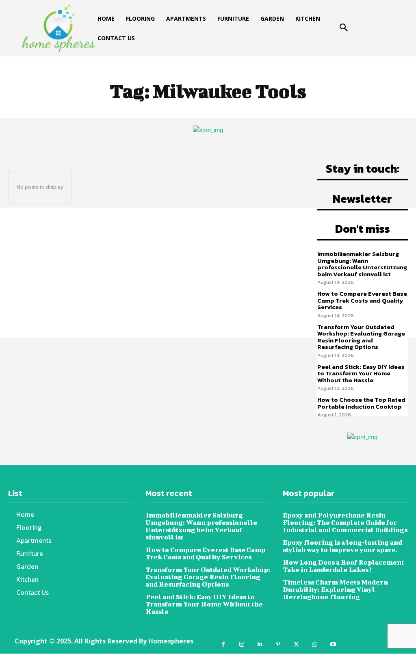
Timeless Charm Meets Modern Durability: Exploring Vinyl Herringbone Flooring (335, 589)
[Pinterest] (278, 644)
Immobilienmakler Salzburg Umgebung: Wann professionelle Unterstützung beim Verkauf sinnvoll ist (362, 264)
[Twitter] (296, 644)
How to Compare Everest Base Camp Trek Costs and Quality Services (362, 300)
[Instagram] (241, 644)
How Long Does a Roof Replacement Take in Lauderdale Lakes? (343, 565)
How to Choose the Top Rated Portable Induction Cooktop (361, 403)
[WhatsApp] (315, 644)
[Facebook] (223, 644)
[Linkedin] (260, 644)
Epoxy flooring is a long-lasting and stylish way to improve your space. (342, 545)
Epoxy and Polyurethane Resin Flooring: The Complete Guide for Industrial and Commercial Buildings (345, 522)
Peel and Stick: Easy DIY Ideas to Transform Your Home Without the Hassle (361, 373)
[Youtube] (333, 644)
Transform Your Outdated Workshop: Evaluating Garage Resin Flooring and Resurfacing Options (361, 337)
